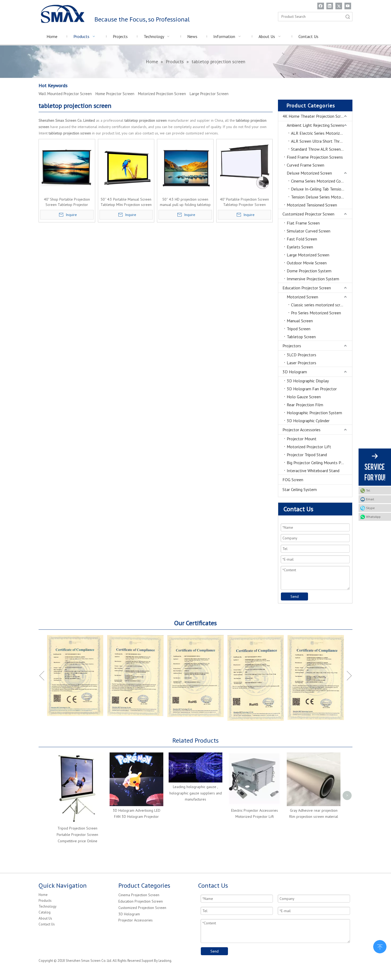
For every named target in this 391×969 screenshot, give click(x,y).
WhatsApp (373, 517)
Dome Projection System (309, 270)
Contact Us (47, 924)
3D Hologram (294, 371)
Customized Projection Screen (142, 907)
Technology (47, 906)
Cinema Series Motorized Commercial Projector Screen (321, 181)
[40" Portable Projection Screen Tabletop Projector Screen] (244, 166)
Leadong (165, 960)
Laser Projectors (301, 362)
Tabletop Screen (301, 336)
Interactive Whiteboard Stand (313, 470)
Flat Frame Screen (303, 223)
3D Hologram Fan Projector (312, 388)
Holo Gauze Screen (304, 396)
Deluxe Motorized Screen (309, 173)
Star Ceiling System (299, 489)
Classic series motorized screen (319, 304)
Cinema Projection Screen (138, 894)
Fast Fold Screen (302, 239)
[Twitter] (338, 6)
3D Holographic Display (308, 380)
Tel (368, 490)
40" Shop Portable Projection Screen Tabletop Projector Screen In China (67, 202)
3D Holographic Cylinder (308, 420)
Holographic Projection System (314, 412)
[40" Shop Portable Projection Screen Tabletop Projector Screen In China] (67, 166)
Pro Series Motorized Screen (316, 312)
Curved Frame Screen (305, 165)
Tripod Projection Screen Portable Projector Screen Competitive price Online (77, 834)
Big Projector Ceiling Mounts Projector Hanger (319, 462)
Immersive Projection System (313, 278)
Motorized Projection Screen (162, 93)
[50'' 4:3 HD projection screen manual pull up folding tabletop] (185, 166)
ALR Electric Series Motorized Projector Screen (321, 133)
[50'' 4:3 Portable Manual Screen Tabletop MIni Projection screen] (126, 166)
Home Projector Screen (114, 93)
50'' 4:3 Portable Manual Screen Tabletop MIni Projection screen (126, 202)
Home (43, 894)
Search (347, 16)
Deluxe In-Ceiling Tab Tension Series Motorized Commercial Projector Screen (321, 189)
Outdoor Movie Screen (307, 262)
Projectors (291, 345)
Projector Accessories (301, 429)
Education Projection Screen (140, 901)
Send (294, 596)
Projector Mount (302, 438)
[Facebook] (320, 6)
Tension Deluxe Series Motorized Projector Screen (321, 197)
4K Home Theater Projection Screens (315, 116)
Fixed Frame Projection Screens (315, 157)
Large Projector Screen (209, 93)
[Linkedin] (329, 6)
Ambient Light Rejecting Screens (315, 125)
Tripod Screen (298, 328)
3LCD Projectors (301, 354)
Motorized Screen (302, 296)
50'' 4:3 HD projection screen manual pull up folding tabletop (185, 202)
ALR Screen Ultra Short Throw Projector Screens (321, 141)
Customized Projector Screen (308, 214)
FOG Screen (292, 479)
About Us (45, 918)
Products (45, 900)
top (380, 946)
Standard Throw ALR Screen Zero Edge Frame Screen (321, 149)
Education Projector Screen (306, 287)
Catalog (45, 912)
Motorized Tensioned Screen (312, 205)
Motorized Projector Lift (309, 446)
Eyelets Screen (300, 246)
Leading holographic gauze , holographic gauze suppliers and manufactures (195, 793)
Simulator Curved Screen (308, 231)
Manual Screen (300, 320)
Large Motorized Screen (308, 254)
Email (370, 499)
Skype (370, 508)
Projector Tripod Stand (307, 454)
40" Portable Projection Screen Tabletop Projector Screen (244, 202)
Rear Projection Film (305, 404)
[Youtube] (347, 6)
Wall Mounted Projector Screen (65, 93)
